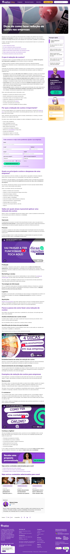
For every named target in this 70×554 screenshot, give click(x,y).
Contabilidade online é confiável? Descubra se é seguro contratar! (17, 471)
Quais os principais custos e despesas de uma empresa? (14, 48)
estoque (17, 101)
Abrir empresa (39, 539)
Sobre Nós (38, 2)
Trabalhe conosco (40, 534)
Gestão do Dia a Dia (11, 23)
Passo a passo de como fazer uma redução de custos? (14, 52)
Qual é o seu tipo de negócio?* (30, 156)
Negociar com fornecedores (8, 301)
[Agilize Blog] (8, 2)
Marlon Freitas (14, 502)
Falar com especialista (12, 163)
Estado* (5, 151)
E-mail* (5, 147)
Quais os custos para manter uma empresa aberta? (13, 469)
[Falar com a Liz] (67, 551)
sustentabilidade (11, 129)
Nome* (5, 142)
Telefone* (32, 147)
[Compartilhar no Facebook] (30, 517)
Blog (38, 535)
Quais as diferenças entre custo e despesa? (12, 468)
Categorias (19, 2)
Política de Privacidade (25, 166)
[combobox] (61, 2)
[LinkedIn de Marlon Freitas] (27, 505)
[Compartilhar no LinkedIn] (27, 517)
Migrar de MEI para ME (41, 542)
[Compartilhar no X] (24, 517)
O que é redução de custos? (9, 45)
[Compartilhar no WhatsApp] (21, 517)
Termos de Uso (19, 166)
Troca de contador (40, 540)
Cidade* (25, 151)
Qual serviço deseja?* (8, 156)
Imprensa (38, 532)
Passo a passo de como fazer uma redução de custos (56, 59)
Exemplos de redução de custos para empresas (13, 53)
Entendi (4, 551)
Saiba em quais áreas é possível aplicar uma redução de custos (16, 50)
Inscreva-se (52, 118)
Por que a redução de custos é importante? (12, 47)
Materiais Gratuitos (29, 2)
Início (5, 23)
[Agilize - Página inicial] (35, 526)
